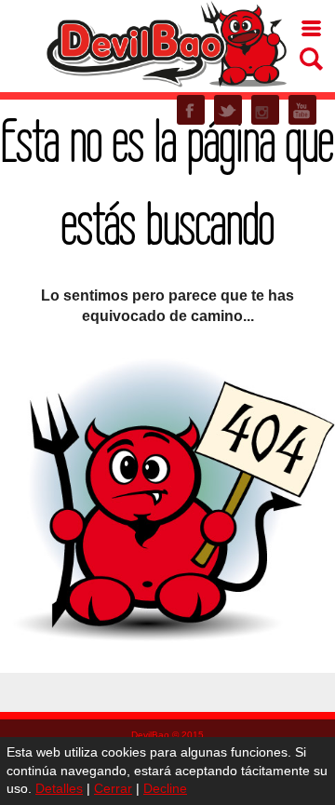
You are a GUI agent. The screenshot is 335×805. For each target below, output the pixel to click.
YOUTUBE (302, 110)
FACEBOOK (191, 110)
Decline (165, 788)
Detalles (59, 788)
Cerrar (113, 788)
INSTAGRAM (265, 110)
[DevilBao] (166, 42)
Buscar (311, 59)
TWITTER (228, 110)
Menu (311, 28)
